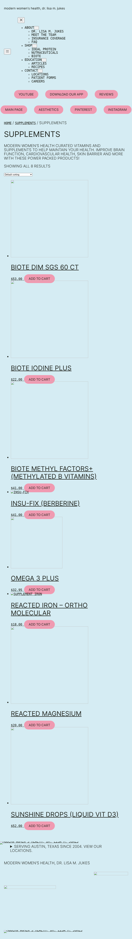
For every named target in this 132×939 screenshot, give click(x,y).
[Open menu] (7, 51)
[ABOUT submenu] (36, 28)
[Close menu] (21, 20)
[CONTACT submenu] (40, 71)
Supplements (25, 123)
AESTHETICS (49, 109)
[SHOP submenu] (34, 46)
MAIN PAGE (14, 109)
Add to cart (39, 279)
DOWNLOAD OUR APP (66, 94)
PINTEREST (83, 109)
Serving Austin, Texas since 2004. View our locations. (56, 848)
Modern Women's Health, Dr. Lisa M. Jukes (34, 8)
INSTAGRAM (117, 109)
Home (8, 123)
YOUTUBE (26, 94)
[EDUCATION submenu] (44, 60)
